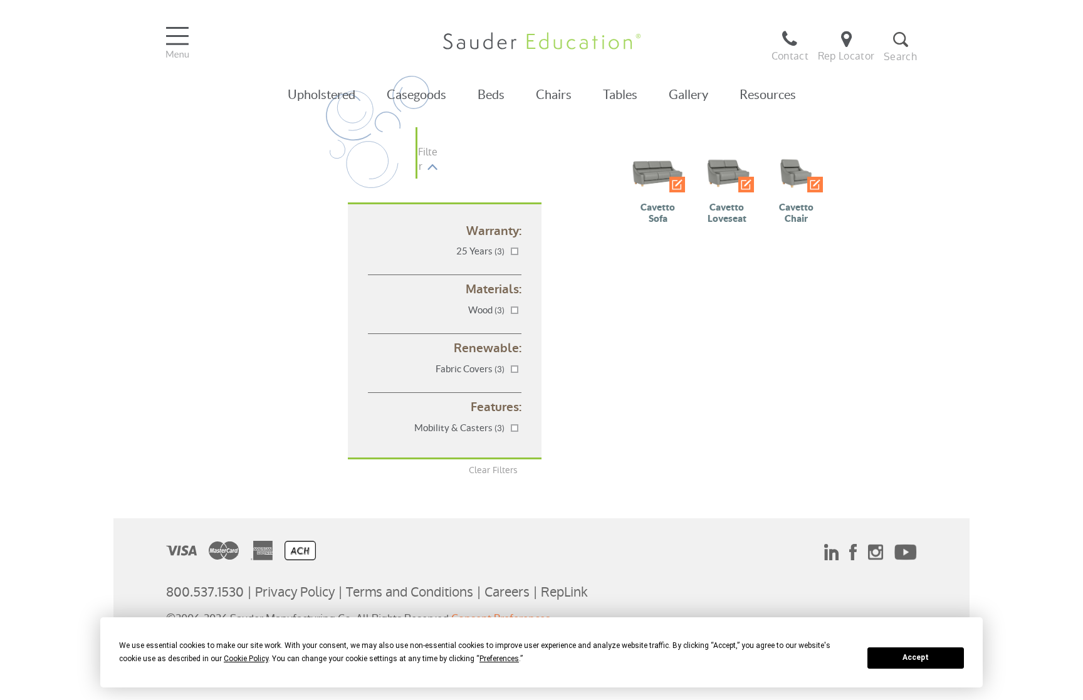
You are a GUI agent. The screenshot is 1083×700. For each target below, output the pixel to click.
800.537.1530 (205, 592)
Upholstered (321, 95)
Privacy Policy (295, 592)
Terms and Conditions (409, 592)
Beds (491, 95)
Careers (507, 592)
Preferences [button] (499, 658)
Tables (620, 95)
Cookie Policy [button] (246, 658)
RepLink (564, 592)
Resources (768, 95)
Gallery (688, 95)
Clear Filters (493, 470)
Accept (916, 657)
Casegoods (416, 95)
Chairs (554, 95)
